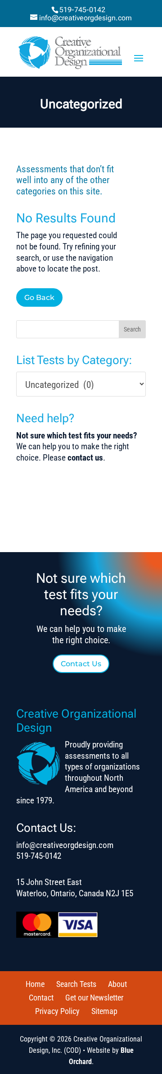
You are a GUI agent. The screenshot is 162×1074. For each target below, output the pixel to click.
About (117, 984)
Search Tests (76, 984)
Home (35, 984)
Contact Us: (46, 827)
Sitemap (104, 1011)
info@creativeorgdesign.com (64, 845)
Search (132, 329)
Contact (41, 997)
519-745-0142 (82, 9)
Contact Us (81, 663)
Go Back (39, 297)
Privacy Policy (57, 1011)
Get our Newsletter (94, 997)
